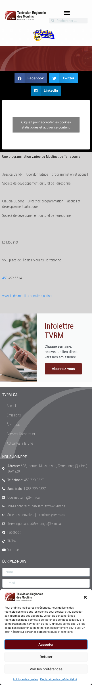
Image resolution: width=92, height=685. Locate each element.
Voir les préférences (46, 669)
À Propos (13, 424)
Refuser (46, 657)
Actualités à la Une (20, 443)
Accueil (12, 406)
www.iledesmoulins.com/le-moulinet (27, 296)
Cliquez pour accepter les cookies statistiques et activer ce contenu (46, 124)
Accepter (46, 644)
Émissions (14, 415)
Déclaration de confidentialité (58, 679)
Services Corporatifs (21, 434)
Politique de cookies (25, 679)
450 (5, 278)
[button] (85, 597)
